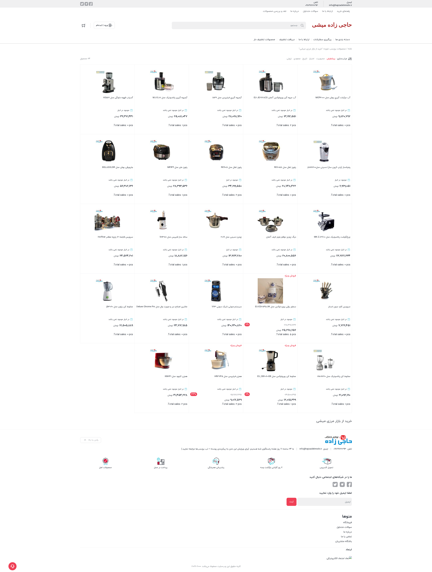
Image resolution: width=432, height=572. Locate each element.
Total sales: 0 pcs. (333, 111)
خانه (350, 48)
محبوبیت (320, 58)
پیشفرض (331, 58)
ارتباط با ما (327, 11)
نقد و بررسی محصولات (274, 11)
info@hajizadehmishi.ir (340, 5)
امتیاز (311, 58)
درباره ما (294, 11)
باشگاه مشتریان (343, 541)
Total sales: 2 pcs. (275, 111)
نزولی (289, 58)
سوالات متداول (310, 11)
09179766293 (311, 5)
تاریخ (304, 58)
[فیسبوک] (91, 4)
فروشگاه (347, 522)
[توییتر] (82, 4)
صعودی (297, 58)
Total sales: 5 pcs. (271, 307)
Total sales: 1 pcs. (170, 111)
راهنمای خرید (343, 11)
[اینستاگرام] (86, 4)
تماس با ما (346, 536)
